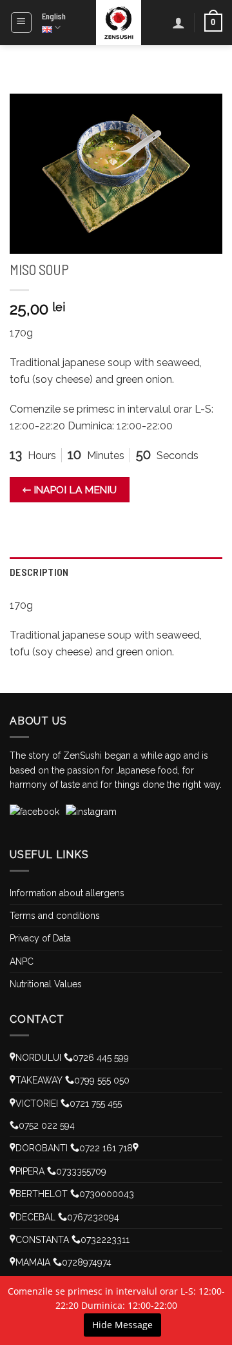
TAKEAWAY (39, 1080)
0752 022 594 (47, 1125)
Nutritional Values (46, 984)
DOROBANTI (41, 1148)
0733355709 (81, 1171)
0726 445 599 (101, 1057)
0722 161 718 (106, 1148)
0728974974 (86, 1262)
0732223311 (105, 1240)
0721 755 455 (96, 1103)
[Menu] (21, 22)
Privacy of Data (40, 938)
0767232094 (93, 1217)
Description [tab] (39, 572)
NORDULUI (38, 1057)
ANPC (22, 961)
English (54, 16)
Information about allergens (67, 893)
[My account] (178, 22)
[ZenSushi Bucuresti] (118, 22)
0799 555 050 (102, 1080)
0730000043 (106, 1194)
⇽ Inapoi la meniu (70, 490)
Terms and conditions (55, 915)
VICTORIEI (36, 1103)
